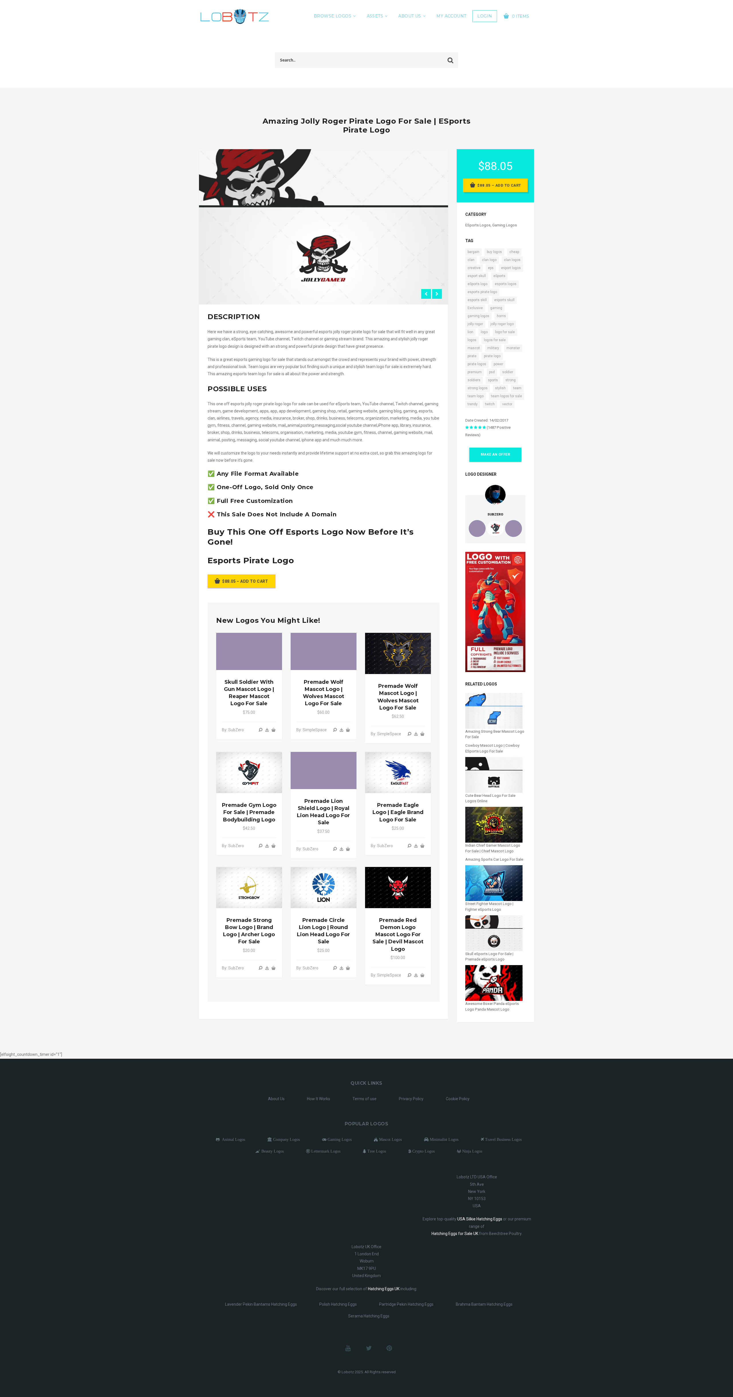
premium (475, 372)
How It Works (318, 1098)
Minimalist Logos (443, 1139)
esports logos (506, 284)
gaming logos (478, 316)
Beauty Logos (272, 1151)
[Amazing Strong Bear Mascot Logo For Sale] (494, 710)
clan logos (512, 260)
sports (493, 380)
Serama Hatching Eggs (368, 1316)
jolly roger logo (502, 324)
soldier (507, 372)
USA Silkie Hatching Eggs (479, 1219)
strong (510, 380)
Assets (375, 16)
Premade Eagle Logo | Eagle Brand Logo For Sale (398, 812)
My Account (451, 16)
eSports (499, 276)
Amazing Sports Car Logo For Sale (494, 859)
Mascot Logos (390, 1139)
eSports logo (477, 284)
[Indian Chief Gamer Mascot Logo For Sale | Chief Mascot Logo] (494, 824)
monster (513, 348)
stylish (500, 388)
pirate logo (492, 356)
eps (491, 268)
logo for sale (505, 332)
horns (501, 316)
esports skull (504, 300)
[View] (260, 730)
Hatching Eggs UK (383, 1289)
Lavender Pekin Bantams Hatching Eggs (261, 1304)
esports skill (477, 300)
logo (484, 332)
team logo (476, 396)
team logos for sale (506, 396)
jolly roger (475, 324)
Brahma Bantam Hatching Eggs (484, 1304)
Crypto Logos (423, 1151)
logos (472, 340)
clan (471, 260)
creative (474, 268)
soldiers (474, 380)
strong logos (478, 388)
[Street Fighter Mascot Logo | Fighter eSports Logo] (494, 883)
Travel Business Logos (503, 1139)
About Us (409, 16)
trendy (473, 404)
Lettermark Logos (325, 1151)
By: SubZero (233, 730)
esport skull (477, 276)
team (517, 388)
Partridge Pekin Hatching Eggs (406, 1304)
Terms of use (364, 1098)
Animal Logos (232, 1139)
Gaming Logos (504, 225)
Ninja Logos (471, 1151)
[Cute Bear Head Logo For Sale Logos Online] (494, 774)
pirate (472, 356)
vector (507, 404)
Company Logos (286, 1139)
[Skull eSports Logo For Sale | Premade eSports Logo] (494, 933)
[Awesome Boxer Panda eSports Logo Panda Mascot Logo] (494, 983)
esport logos (511, 268)
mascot (474, 348)
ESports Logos (477, 225)
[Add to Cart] (273, 730)
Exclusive (475, 308)
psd (492, 372)
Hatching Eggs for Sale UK (454, 1233)
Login (484, 16)
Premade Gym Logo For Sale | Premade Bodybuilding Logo (249, 812)
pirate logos (477, 364)
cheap (514, 252)
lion (470, 332)
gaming (496, 308)
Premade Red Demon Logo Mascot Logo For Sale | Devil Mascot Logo (398, 934)
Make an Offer (495, 455)
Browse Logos (332, 16)
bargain (473, 252)
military (493, 348)
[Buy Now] (267, 730)
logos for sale (495, 340)
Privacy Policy (411, 1098)
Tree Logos (376, 1151)
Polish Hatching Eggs (338, 1304)
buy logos (494, 252)
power (498, 364)
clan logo (489, 260)
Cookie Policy (458, 1098)
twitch (490, 404)
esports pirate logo (482, 292)
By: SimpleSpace (311, 730)
